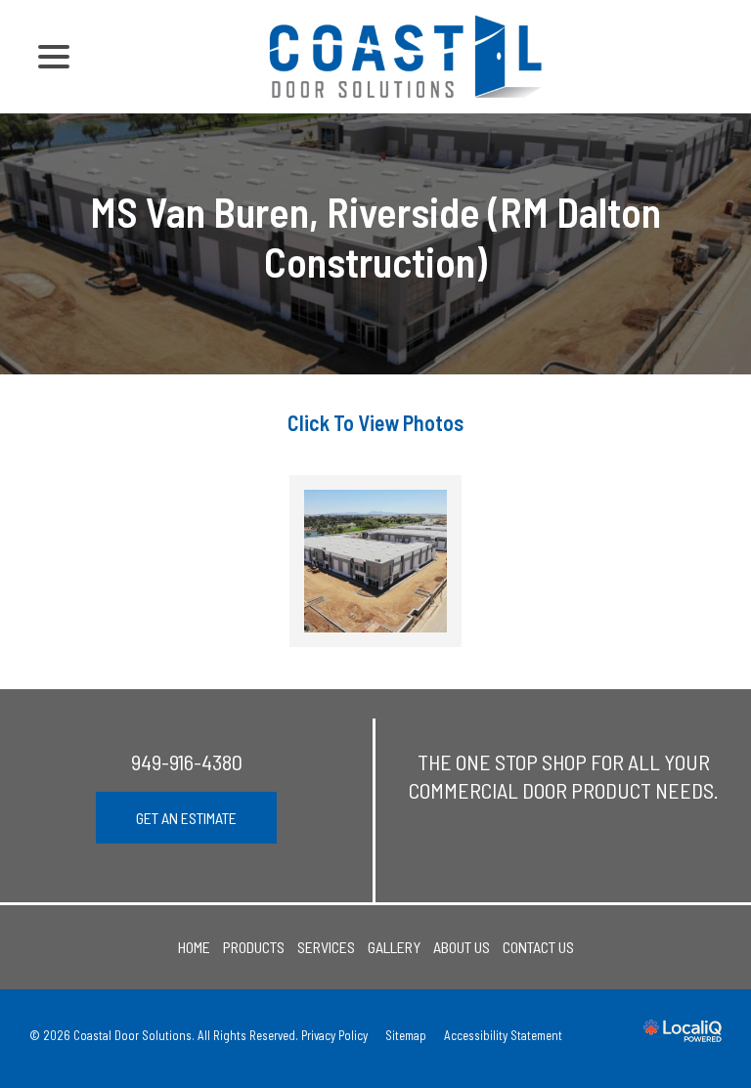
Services (326, 946)
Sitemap (405, 1035)
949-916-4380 (187, 761)
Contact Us (538, 946)
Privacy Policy (334, 1035)
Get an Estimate (186, 817)
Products (254, 946)
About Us (461, 946)
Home (194, 946)
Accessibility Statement (503, 1035)
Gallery (394, 946)
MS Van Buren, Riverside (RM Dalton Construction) (375, 236)
